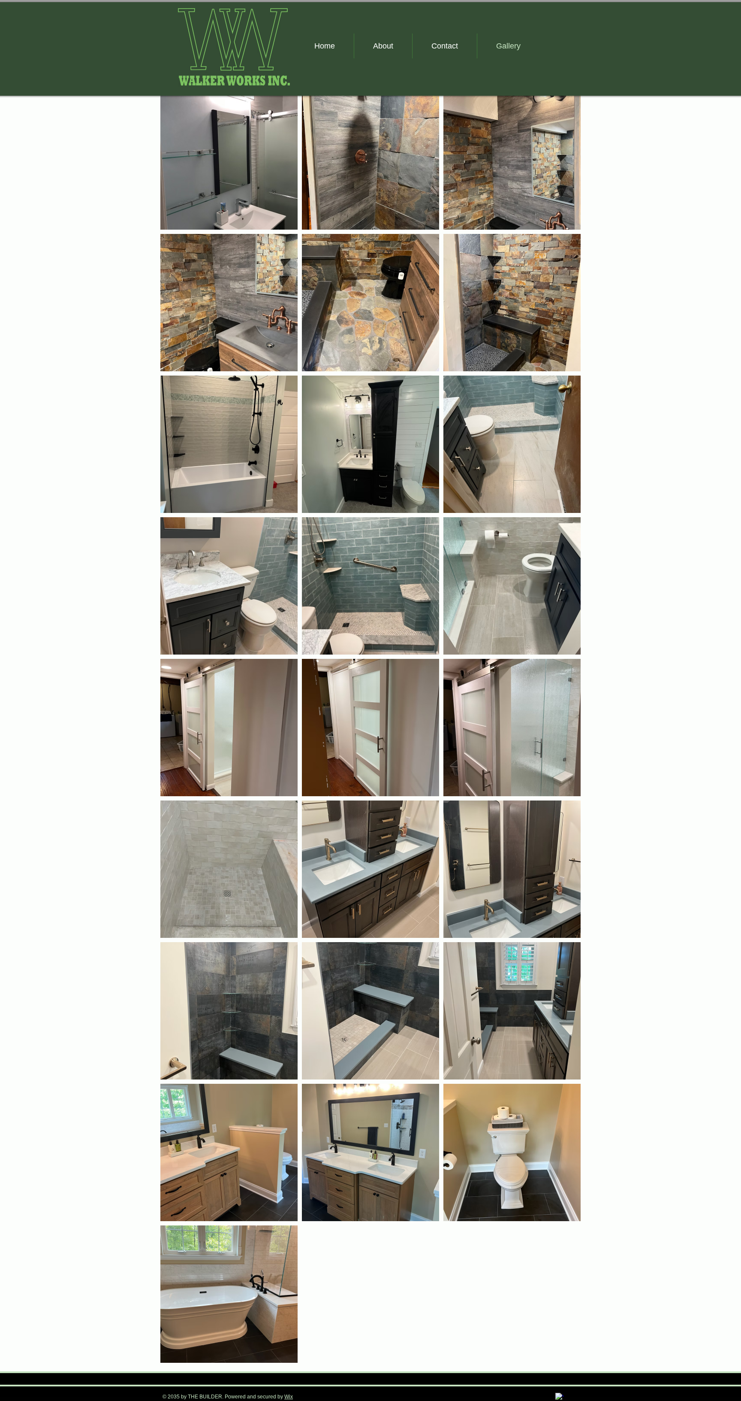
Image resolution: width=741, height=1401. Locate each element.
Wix (288, 1397)
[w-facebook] (559, 1397)
